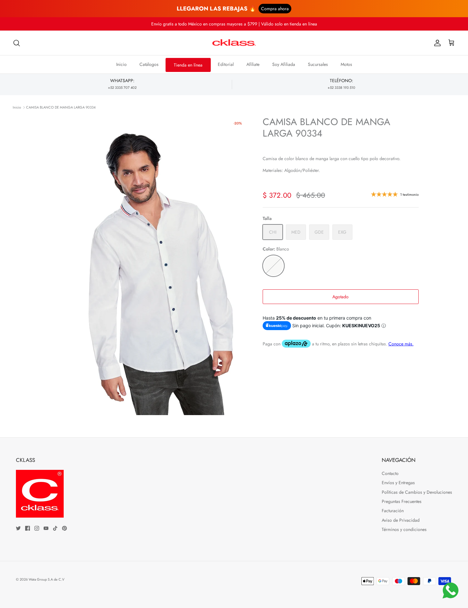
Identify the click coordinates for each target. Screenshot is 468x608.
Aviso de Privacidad (401, 520)
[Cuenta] (436, 43)
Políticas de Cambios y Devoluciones (417, 492)
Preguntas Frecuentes (402, 501)
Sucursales (318, 64)
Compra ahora (275, 8)
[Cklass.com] (234, 43)
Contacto (390, 473)
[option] (149, 265)
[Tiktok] (55, 528)
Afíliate (252, 64)
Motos (346, 64)
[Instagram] (36, 528)
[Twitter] (18, 528)
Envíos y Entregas (398, 482)
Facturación (393, 510)
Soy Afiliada (283, 64)
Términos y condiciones (404, 529)
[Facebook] (27, 528)
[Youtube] (46, 528)
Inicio (121, 64)
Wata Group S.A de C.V (46, 579)
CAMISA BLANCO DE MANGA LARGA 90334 (61, 107)
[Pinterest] (64, 528)
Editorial (226, 64)
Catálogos (149, 64)
